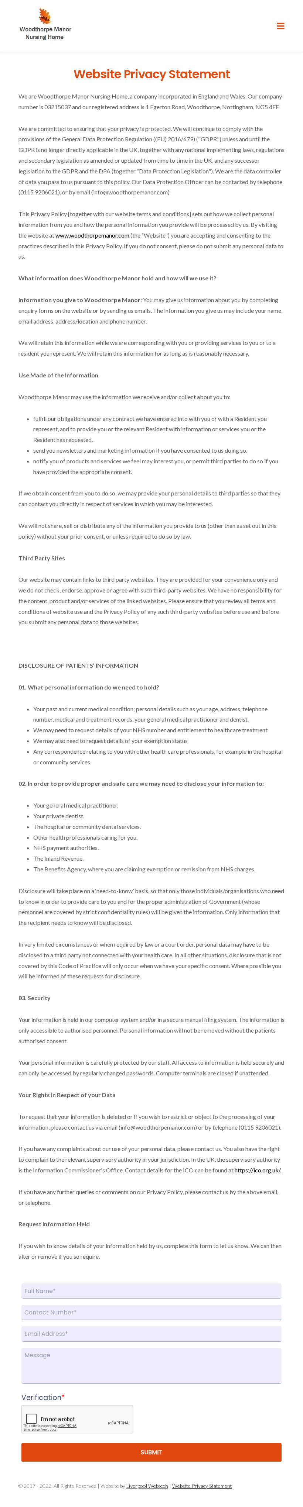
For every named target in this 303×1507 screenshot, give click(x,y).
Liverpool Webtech (147, 1486)
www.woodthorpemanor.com (92, 235)
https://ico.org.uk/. (258, 1170)
